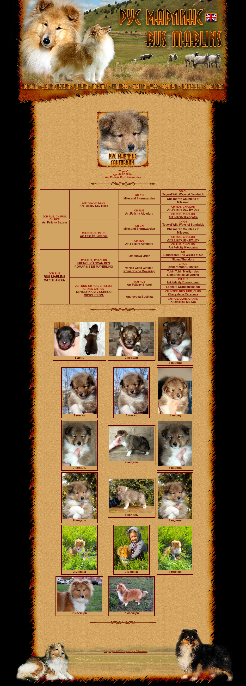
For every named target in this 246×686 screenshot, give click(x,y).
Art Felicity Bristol (139, 284)
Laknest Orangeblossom (183, 287)
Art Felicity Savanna (94, 236)
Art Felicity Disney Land (183, 282)
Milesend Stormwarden (139, 198)
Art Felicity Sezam (54, 222)
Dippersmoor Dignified (183, 267)
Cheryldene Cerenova (183, 294)
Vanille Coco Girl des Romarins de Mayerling (139, 269)
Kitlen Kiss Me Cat (183, 301)
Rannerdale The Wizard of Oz (183, 255)
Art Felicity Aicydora (139, 213)
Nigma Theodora (183, 259)
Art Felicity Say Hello (94, 206)
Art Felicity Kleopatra (183, 217)
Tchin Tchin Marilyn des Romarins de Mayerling (183, 273)
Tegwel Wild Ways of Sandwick (183, 224)
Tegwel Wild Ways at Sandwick (183, 194)
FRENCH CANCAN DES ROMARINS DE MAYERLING (93, 265)
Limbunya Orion (139, 256)
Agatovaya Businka (139, 296)
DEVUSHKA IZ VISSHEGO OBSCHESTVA (93, 293)
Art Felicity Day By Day (183, 209)
